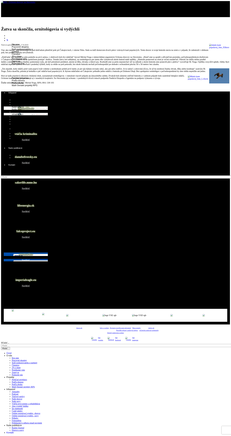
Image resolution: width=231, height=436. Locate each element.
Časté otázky (18, 121)
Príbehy (15, 418)
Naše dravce (18, 107)
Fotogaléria (17, 136)
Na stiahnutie (18, 119)
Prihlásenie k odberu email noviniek (27, 423)
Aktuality (16, 100)
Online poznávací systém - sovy (25, 416)
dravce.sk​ (79, 328)
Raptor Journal (18, 428)
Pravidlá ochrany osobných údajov (127, 330)
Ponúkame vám (18, 370)
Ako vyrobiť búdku (20, 117)
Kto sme (15, 358)
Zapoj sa (15, 372)
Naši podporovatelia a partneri (24, 363)
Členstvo (16, 54)
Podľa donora (18, 80)
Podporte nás (17, 375)
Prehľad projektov (19, 379)
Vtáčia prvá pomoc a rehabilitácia (21, 113)
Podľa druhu (17, 384)
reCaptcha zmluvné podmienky (149, 330)
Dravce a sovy (18, 430)
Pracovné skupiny (20, 47)
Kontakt (11, 165)
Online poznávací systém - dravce (26, 413)
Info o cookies (104, 328)
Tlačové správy (19, 105)
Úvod (10, 25)
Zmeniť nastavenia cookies (115, 333)
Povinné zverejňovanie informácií (120, 328)
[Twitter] (7, 40)
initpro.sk (151, 328)
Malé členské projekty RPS (24, 85)
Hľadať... (5, 174)
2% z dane (16, 367)
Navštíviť (26, 114)
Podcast (16, 102)
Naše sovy (17, 109)
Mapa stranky (136, 328)
